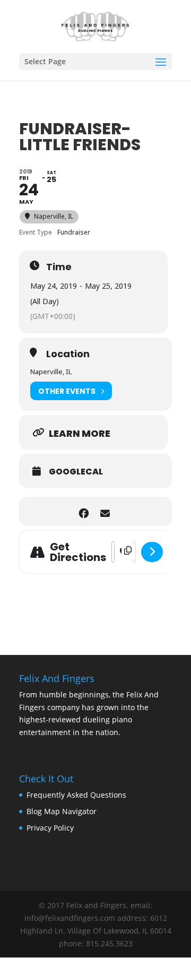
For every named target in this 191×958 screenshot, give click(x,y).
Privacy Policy (50, 828)
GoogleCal (76, 472)
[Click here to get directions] (152, 552)
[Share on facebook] (83, 511)
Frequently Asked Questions (76, 795)
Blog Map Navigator (62, 811)
